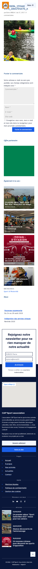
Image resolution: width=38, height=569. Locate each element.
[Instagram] (21, 501)
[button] (19, 449)
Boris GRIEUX (10, 12)
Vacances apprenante (13, 310)
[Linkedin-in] (13, 501)
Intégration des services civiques (17, 318)
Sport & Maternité (11, 291)
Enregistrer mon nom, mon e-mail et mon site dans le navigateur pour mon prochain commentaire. (18, 123)
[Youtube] (17, 501)
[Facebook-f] (24, 501)
